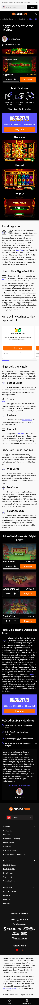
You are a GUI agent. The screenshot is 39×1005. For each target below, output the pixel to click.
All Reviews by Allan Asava (19, 785)
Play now (28, 79)
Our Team (7, 835)
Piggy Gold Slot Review (10, 59)
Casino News (8, 887)
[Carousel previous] (2, 98)
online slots (19, 433)
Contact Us (7, 831)
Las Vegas (7, 895)
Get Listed (7, 846)
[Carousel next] (37, 98)
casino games (27, 420)
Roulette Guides (9, 869)
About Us (6, 826)
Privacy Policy (8, 843)
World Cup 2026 (9, 891)
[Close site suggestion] (37, 2)
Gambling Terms (9, 881)
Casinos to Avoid (9, 850)
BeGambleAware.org (11, 988)
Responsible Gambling (11, 839)
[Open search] (36, 14)
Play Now (19, 129)
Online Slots (21, 19)
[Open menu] (3, 14)
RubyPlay (19, 250)
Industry (6, 899)
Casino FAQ (7, 877)
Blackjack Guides (9, 865)
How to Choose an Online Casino (15, 854)
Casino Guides (8, 861)
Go (32, 7)
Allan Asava (16, 39)
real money (31, 674)
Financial (6, 903)
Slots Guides (8, 873)
